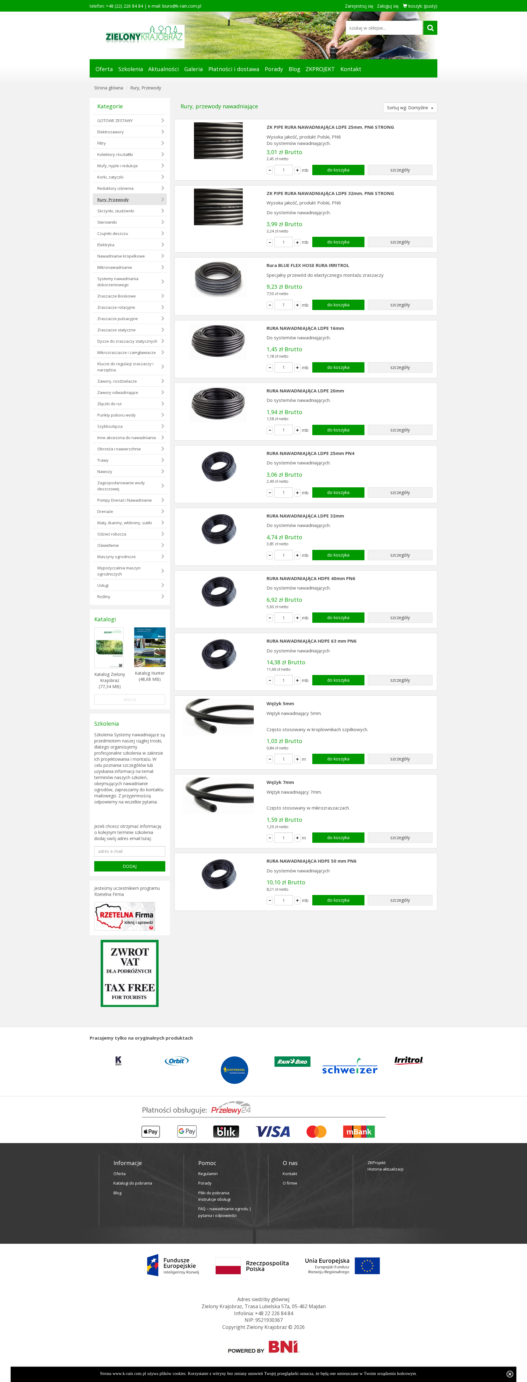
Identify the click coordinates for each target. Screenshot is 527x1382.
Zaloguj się (388, 6)
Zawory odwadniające (117, 392)
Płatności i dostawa (233, 69)
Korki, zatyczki (110, 177)
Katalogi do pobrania (132, 1183)
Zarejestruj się (359, 6)
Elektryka (105, 244)
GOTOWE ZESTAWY (115, 120)
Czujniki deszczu (112, 233)
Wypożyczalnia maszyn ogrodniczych (119, 571)
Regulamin (208, 1173)
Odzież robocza (111, 534)
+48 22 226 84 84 (274, 1313)
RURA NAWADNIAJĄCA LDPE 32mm (305, 516)
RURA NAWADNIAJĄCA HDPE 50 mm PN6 (312, 861)
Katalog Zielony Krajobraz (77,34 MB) (109, 680)
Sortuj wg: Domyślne (408, 107)
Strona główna (108, 88)
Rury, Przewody (145, 88)
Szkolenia (130, 69)
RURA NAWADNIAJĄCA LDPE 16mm (305, 328)
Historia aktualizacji (385, 1169)
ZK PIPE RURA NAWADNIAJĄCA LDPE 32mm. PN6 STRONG (330, 193)
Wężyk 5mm (280, 703)
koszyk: (422, 6)
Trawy (103, 460)
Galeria (193, 69)
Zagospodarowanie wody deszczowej (121, 486)
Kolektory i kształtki (115, 154)
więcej (130, 699)
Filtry (101, 143)
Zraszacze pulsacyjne (117, 318)
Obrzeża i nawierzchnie (119, 449)
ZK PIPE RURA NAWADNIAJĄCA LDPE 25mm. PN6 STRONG (330, 127)
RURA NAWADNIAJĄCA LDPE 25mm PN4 (310, 453)
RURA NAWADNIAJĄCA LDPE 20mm (305, 391)
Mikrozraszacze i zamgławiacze (126, 352)
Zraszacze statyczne (116, 330)
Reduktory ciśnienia (115, 188)
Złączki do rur (109, 403)
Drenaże (105, 511)
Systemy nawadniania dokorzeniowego (117, 281)
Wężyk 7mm (280, 782)
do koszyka (338, 170)
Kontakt (350, 69)
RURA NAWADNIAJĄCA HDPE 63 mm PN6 (312, 641)
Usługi (103, 585)
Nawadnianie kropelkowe (121, 256)
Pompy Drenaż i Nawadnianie (124, 500)
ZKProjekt (376, 1162)
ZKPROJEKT (320, 69)
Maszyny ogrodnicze (116, 556)
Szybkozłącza (110, 426)
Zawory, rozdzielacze (117, 381)
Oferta (104, 69)
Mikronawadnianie (114, 267)
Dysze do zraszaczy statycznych (127, 341)
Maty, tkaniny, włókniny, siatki (124, 522)
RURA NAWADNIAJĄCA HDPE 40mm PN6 (311, 578)
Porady (274, 69)
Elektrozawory (110, 132)
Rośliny (103, 596)
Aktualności (163, 69)
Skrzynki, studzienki (115, 211)
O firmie (290, 1183)
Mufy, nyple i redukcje (117, 165)
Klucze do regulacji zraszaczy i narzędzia (125, 367)
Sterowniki (107, 222)
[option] (119, 1061)
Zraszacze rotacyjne (116, 307)
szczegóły (400, 170)
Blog (294, 69)
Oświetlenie (108, 545)
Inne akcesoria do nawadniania (126, 437)
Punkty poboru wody (116, 415)
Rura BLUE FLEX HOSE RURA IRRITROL (308, 265)
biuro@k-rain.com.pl (181, 6)
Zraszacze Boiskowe (116, 296)
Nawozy (104, 471)
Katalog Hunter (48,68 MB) (150, 676)
